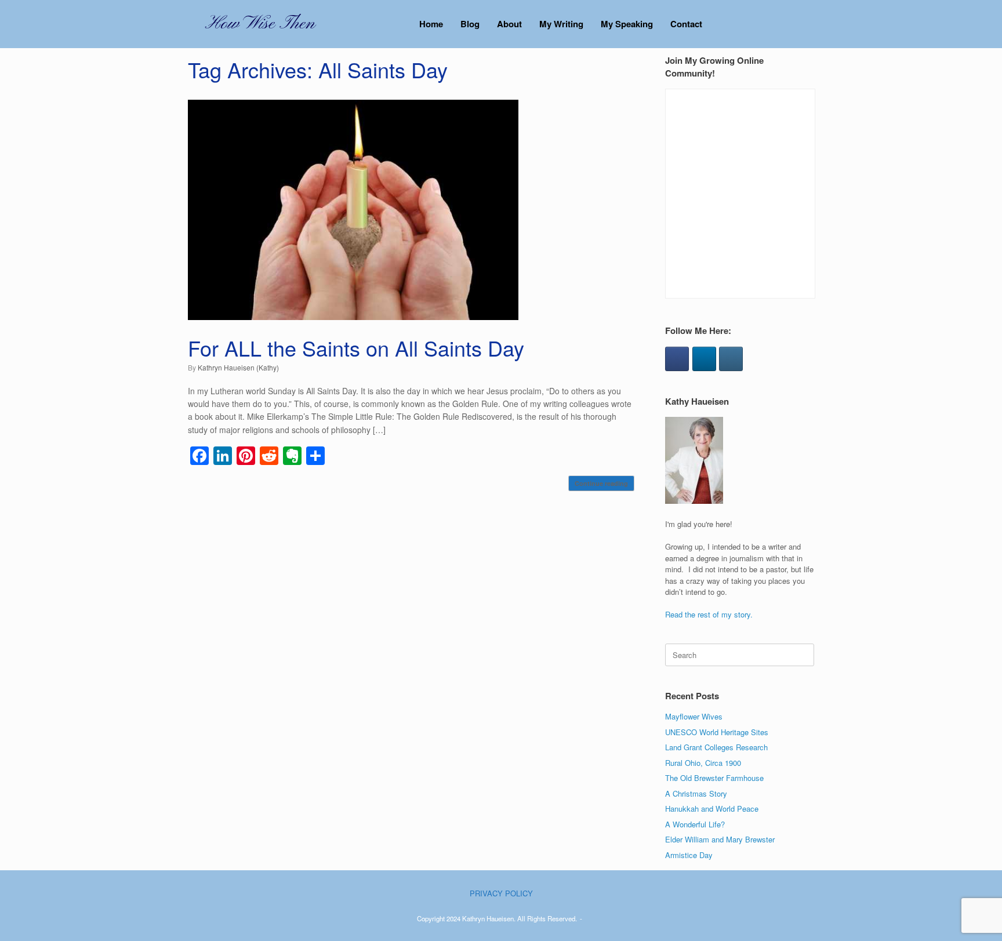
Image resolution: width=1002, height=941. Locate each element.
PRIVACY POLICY (501, 893)
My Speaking (627, 24)
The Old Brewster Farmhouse (714, 777)
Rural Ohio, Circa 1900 (703, 762)
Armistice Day (689, 854)
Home (431, 24)
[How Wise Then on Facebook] (677, 359)
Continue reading (601, 483)
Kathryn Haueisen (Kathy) (238, 367)
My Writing (561, 24)
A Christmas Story (696, 793)
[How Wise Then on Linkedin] (704, 359)
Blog (470, 24)
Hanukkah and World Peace (711, 808)
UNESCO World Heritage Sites (716, 731)
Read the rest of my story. (709, 614)
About (509, 24)
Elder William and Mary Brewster (720, 839)
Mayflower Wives (694, 716)
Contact (686, 24)
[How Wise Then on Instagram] (731, 359)
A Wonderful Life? (695, 824)
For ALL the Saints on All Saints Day (356, 347)
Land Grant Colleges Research (716, 747)
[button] (797, 24)
